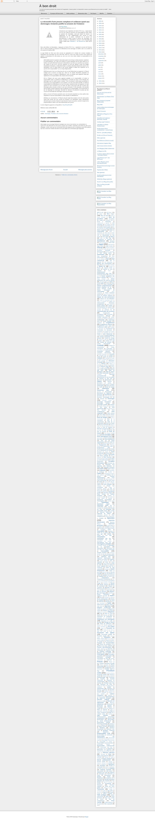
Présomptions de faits (102, 658)
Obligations (111, 612)
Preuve (100, 662)
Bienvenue (44, 13)
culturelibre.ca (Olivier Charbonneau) (102, 125)
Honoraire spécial (110, 500)
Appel (101, 244)
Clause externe (110, 304)
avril (99, 71)
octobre (100, 58)
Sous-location (100, 771)
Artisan (100, 249)
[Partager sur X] (51, 111)
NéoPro (102, 13)
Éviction (98, 458)
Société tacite (101, 768)
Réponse (103, 725)
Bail (107, 259)
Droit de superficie (107, 427)
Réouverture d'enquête (102, 723)
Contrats (100, 345)
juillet (99, 65)
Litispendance (105, 577)
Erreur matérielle (104, 455)
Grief (104, 496)
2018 (100, 39)
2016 (100, 43)
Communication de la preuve (105, 311)
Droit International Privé (104, 436)
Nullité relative (109, 604)
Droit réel (104, 440)
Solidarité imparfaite (105, 769)
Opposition (105, 615)
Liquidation (101, 576)
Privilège (107, 667)
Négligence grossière (102, 595)
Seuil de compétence (101, 764)
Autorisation (100, 254)
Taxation (99, 783)
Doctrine (111, 395)
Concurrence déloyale (103, 315)
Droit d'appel (103, 414)
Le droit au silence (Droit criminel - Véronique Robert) (105, 154)
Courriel (111, 355)
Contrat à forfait (100, 335)
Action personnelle (106, 234)
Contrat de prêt (110, 340)
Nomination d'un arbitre (108, 597)
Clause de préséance (102, 301)
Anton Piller (111, 242)
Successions (107, 775)
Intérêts (109, 534)
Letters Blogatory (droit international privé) (103, 162)
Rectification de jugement (104, 705)
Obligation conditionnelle (104, 607)
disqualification (108, 394)
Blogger (86, 816)
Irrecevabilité (105, 551)
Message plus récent (46, 169)
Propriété (102, 678)
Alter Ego (108, 238)
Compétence (100, 314)
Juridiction (111, 559)
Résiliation (102, 727)
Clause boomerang (108, 284)
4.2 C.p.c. (109, 212)
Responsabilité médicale (103, 744)
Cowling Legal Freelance (103, 122)
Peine (112, 629)
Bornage (111, 266)
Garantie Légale (107, 492)
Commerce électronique (102, 308)
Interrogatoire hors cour (104, 542)
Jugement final (105, 556)
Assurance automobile (103, 250)
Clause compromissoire (104, 286)
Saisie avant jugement (102, 755)
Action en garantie (102, 230)
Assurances (100, 251)
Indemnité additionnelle (106, 512)
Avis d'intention (102, 259)
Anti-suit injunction (103, 242)
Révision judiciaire (108, 752)
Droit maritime (100, 437)
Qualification (99, 687)
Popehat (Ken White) (102, 169)
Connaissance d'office (102, 327)
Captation (99, 270)
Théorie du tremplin (108, 787)
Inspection (110, 531)
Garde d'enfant (101, 494)
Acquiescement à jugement (103, 223)
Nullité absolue (100, 604)
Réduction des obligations (108, 708)
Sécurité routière (101, 761)
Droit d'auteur (111, 414)
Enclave (112, 443)
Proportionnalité (101, 677)
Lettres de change (108, 564)
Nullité (109, 603)
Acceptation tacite (109, 220)
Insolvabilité (100, 531)
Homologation (100, 501)
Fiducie (105, 481)
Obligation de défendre (101, 609)
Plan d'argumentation (108, 641)
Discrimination (108, 391)
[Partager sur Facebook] (52, 111)
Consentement (109, 328)
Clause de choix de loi (108, 294)
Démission (99, 380)
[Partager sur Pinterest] (54, 111)
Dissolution (99, 395)
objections (108, 606)
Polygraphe (99, 642)
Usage (111, 792)
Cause (109, 270)
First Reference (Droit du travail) (105, 140)
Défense (103, 363)
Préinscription (100, 650)
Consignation (99, 331)
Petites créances (101, 638)
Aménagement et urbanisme (104, 239)
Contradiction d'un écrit (108, 332)
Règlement (110, 713)
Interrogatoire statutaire (101, 545)
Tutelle (104, 790)
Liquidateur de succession (108, 575)
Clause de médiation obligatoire (105, 295)
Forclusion (99, 485)
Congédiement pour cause (104, 325)
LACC (111, 560)
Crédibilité (99, 358)
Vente (107, 796)
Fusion (111, 490)
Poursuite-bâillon (110, 642)
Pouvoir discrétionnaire (104, 647)
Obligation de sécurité (101, 611)
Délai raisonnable (104, 373)
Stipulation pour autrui (102, 772)
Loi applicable (102, 580)
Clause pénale (101, 305)
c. (77, 41)
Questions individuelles (101, 692)
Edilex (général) (101, 138)
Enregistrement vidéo (103, 447)
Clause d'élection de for (104, 287)
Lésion (106, 562)
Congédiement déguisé (106, 324)
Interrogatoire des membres (104, 541)
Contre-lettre (109, 348)
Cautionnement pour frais (104, 273)
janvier (100, 78)
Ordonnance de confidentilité (104, 616)
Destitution (107, 384)
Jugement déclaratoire (108, 555)
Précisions (110, 648)
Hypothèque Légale (103, 504)
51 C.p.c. (100, 214)
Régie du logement (102, 709)
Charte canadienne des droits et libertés (105, 276)
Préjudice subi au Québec (104, 652)
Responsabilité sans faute (106, 747)
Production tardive (102, 674)
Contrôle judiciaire (109, 350)
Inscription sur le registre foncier (106, 528)
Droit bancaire (101, 410)
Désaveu (110, 381)
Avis (104, 257)
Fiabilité (100, 481)
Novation (108, 601)
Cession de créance (101, 274)
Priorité (107, 666)
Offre (101, 613)
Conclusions (110, 314)
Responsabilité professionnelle (105, 745)
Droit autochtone (109, 408)
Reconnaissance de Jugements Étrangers (105, 697)
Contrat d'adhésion (109, 335)
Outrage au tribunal (109, 622)
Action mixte (107, 232)
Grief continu (110, 496)
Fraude (104, 490)
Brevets (99, 267)
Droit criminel (110, 413)
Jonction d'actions (101, 552)
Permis (110, 631)
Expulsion (101, 472)
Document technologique (103, 397)
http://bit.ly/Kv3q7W (67, 105)
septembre (101, 60)
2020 (100, 34)
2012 (100, 52)
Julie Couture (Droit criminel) (104, 145)
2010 (100, 83)
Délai (107, 367)
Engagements (102, 444)
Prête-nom (109, 660)
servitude (110, 763)
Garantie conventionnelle (102, 491)
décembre (101, 54)
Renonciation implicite (103, 722)
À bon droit (47, 6)
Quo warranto (100, 693)
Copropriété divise (102, 355)
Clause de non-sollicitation (107, 298)
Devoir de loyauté (109, 387)
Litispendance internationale (103, 579)
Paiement (99, 625)
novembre (101, 56)
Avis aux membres (110, 257)
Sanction (106, 757)
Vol (97, 805)
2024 (100, 25)
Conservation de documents (104, 330)
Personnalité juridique (106, 634)
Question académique (102, 689)
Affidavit (112, 236)
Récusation (100, 707)
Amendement (101, 241)
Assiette (104, 249)
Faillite (99, 473)
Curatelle (112, 358)
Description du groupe (104, 383)
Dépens (99, 381)
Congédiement (110, 322)
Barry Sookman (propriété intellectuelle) (103, 101)
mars (99, 73)
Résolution (105, 732)
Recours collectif (103, 699)
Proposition (111, 677)
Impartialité (108, 509)
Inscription (99, 526)
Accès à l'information (104, 221)
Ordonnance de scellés (107, 621)
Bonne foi (102, 266)
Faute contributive (109, 479)
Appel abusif (110, 244)
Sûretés (99, 776)
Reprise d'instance (103, 726)
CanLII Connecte (101, 111)
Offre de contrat (109, 613)
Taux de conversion (108, 782)
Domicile (102, 398)
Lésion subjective (106, 563)
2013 (100, 49)
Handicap (110, 498)
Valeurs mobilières (107, 793)
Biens (98, 264)
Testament (99, 785)
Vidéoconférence (109, 802)
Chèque (111, 281)
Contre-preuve (100, 349)
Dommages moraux (103, 403)
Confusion (99, 322)
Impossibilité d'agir (102, 510)
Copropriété (111, 354)
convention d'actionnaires (104, 352)
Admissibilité (105, 236)
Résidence (112, 726)
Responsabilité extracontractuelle (105, 743)
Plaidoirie (107, 640)
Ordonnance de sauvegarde (105, 619)
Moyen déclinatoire (103, 594)
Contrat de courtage (110, 338)
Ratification (110, 695)
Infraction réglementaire (109, 516)
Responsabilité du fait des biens (107, 740)
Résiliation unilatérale (108, 730)
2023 (100, 27)
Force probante (107, 484)
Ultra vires (99, 792)
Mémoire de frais (101, 588)
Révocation (103, 754)
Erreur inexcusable (109, 454)
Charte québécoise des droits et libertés (105, 279)
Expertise (102, 470)
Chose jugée (100, 283)
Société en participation (109, 767)
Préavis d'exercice (101, 648)
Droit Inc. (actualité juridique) (104, 132)
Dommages (47, 113)
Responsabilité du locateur (106, 741)
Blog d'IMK (100, 104)
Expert (101, 468)
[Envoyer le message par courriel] (57, 111)
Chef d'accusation (103, 281)
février (100, 76)
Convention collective (103, 351)
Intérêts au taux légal (104, 535)
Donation (112, 404)
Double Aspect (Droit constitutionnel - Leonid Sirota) (105, 129)
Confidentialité (100, 319)
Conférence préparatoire (108, 318)
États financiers (107, 457)
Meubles (108, 588)
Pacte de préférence (106, 623)
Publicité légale (110, 685)
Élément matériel (106, 443)
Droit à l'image (111, 405)
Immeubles (110, 506)
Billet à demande (111, 264)
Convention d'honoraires (102, 354)
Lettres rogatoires (101, 566)
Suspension (100, 778)
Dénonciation (108, 380)
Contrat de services (105, 342)
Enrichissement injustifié (103, 449)
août (99, 62)
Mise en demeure (101, 591)
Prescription (100, 654)
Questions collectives (108, 691)
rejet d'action (102, 715)
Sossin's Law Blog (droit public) (105, 181)
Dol (113, 397)
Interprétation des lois (104, 538)
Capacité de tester (107, 269)
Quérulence (110, 688)
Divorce (106, 395)
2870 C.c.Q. (100, 212)
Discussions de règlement (104, 393)
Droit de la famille (110, 423)
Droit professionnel (109, 439)
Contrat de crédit (102, 339)
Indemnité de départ (104, 513)
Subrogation (102, 773)
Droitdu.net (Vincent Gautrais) (104, 135)
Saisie (109, 754)
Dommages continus (107, 400)
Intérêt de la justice (102, 532)
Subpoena (112, 772)
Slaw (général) (100, 172)
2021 (100, 32)
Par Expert (93, 13)
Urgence (105, 792)
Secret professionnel (104, 760)
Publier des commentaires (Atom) (69, 174)
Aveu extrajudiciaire (102, 256)
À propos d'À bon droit (56, 13)
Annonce (112, 241)
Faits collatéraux (100, 474)
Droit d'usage (110, 416)
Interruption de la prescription (105, 546)
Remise (110, 718)
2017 (100, 41)
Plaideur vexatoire (100, 640)
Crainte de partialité (108, 356)
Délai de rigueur (110, 371)
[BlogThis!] (49, 111)
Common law (108, 309)
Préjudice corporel (110, 650)
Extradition (110, 471)
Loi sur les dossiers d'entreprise (106, 581)
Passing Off (105, 629)
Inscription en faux (109, 526)
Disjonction (99, 394)
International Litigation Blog (104, 143)
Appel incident (109, 246)
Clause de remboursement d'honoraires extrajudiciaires (105, 303)
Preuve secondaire (104, 664)
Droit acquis (103, 407)
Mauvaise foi (108, 587)
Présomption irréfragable (104, 657)
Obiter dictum (100, 606)
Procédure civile (55, 113)
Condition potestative (102, 317)
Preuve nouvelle (110, 663)
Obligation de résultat (108, 610)
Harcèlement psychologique (104, 499)
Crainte (98, 356)
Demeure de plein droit (105, 378)
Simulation (102, 765)
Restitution (110, 748)
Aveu (110, 254)
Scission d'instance (63, 113)
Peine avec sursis (101, 631)
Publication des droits (106, 684)
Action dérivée (109, 228)
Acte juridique (107, 224)
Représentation (110, 725)
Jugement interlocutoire (104, 558)
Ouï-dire (99, 622)
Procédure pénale (109, 673)
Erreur (107, 453)
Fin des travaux (106, 483)
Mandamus (105, 583)
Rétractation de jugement (104, 749)
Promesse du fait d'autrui (108, 676)
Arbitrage (100, 247)
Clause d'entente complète (104, 288)
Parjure (102, 628)
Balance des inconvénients (104, 263)
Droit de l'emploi (102, 417)
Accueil (65, 169)
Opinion (99, 615)
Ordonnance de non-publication (104, 617)
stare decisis (109, 771)
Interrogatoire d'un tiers (104, 539)
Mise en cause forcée (107, 590)
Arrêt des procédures (110, 247)
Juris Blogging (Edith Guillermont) (105, 148)
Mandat (112, 583)
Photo (108, 638)
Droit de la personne (103, 424)
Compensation (106, 313)
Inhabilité (101, 518)
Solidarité (112, 768)
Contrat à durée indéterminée (104, 334)
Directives (99, 391)
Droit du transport (101, 431)
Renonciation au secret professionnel (105, 720)
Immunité (106, 508)
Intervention (100, 548)
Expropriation (111, 470)
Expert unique (110, 468)
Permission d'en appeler (105, 632)
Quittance (111, 692)
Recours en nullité (101, 701)
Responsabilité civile (103, 733)
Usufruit (98, 793)
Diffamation (105, 388)
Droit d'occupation (102, 416)
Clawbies (109, 13)
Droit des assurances (102, 428)
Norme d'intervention (102, 599)
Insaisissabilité (110, 525)
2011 (100, 81)
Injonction (110, 518)
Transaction (100, 789)
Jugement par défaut (102, 559)
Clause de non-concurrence (105, 297)
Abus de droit (104, 215)
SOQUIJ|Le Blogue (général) (104, 179)
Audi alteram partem (106, 253)
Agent (101, 238)
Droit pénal (99, 439)
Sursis (108, 776)
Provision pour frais (109, 683)
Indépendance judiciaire (102, 514)
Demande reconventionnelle (105, 375)
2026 (100, 21)
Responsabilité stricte (101, 748)
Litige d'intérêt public (110, 576)
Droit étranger (107, 433)
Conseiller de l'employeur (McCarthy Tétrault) (103, 118)
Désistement (100, 384)
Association (110, 249)
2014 (100, 47)
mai (99, 69)
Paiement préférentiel (108, 625)
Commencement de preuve (104, 307)
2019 (100, 36)
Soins (107, 768)
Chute (107, 283)
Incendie (112, 510)
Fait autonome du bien (108, 473)
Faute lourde (111, 480)
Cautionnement (101, 272)
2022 (100, 30)
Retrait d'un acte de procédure (103, 751)
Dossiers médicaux (103, 405)
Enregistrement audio (107, 446)
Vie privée (99, 803)
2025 (100, 23)
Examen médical (105, 458)
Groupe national (100, 498)
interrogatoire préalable (104, 544)
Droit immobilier (106, 435)
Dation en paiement (103, 359)
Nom (101, 597)
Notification (101, 601)
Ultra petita (110, 790)
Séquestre (110, 761)
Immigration (99, 508)
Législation (99, 562)
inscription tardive (106, 529)
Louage (98, 583)
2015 (100, 45)
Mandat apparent (104, 584)
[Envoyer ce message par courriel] (48, 111)
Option (111, 615)
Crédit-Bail (107, 358)
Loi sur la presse (110, 580)
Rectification (110, 704)
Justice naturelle (103, 560)
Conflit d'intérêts (107, 321)
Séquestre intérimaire (101, 762)
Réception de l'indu (100, 696)
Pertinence (107, 637)
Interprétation (101, 537)
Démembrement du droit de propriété (105, 377)
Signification (111, 764)
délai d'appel (104, 369)
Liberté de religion (105, 572)
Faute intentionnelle (101, 480)
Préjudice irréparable (105, 651)
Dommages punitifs (102, 404)
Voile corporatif (108, 803)
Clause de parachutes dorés (106, 300)
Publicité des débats (101, 685)
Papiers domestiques (101, 626)
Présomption (108, 655)
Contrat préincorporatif (103, 343)
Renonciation (100, 719)
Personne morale (101, 636)
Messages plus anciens (85, 169)
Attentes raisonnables (110, 251)
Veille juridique (70, 13)
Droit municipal (108, 438)
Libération (107, 569)
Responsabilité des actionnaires (105, 734)
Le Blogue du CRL (101, 151)
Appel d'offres (100, 246)
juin (99, 67)
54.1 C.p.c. (110, 214)
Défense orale (104, 366)
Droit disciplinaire (108, 430)
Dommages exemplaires (104, 401)
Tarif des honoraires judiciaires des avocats (105, 780)
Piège (112, 638)
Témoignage (108, 783)
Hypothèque (105, 502)
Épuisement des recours (102, 451)
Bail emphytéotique (108, 262)
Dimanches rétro (82, 13)
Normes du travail (110, 600)
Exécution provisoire (109, 467)
